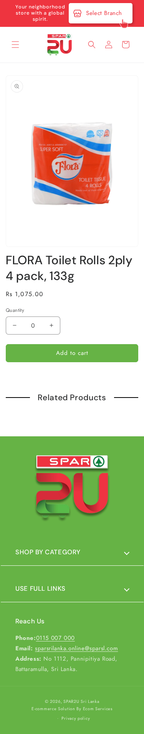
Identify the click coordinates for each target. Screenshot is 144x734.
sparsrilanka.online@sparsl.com (76, 648)
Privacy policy (75, 718)
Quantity (15, 310)
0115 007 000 (55, 638)
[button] (15, 44)
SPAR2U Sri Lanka (81, 701)
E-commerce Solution (53, 709)
